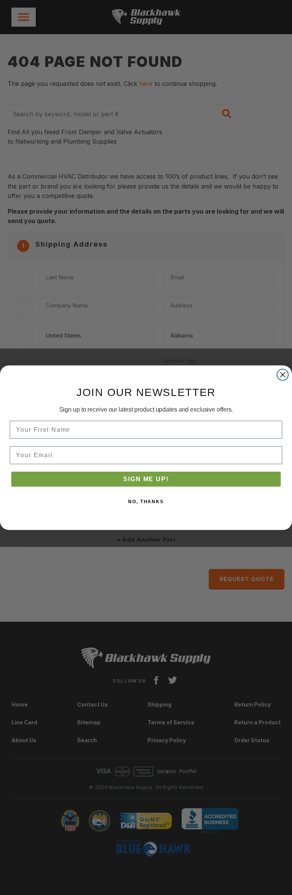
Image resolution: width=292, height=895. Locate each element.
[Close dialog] (283, 374)
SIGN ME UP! (145, 478)
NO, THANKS (146, 501)
